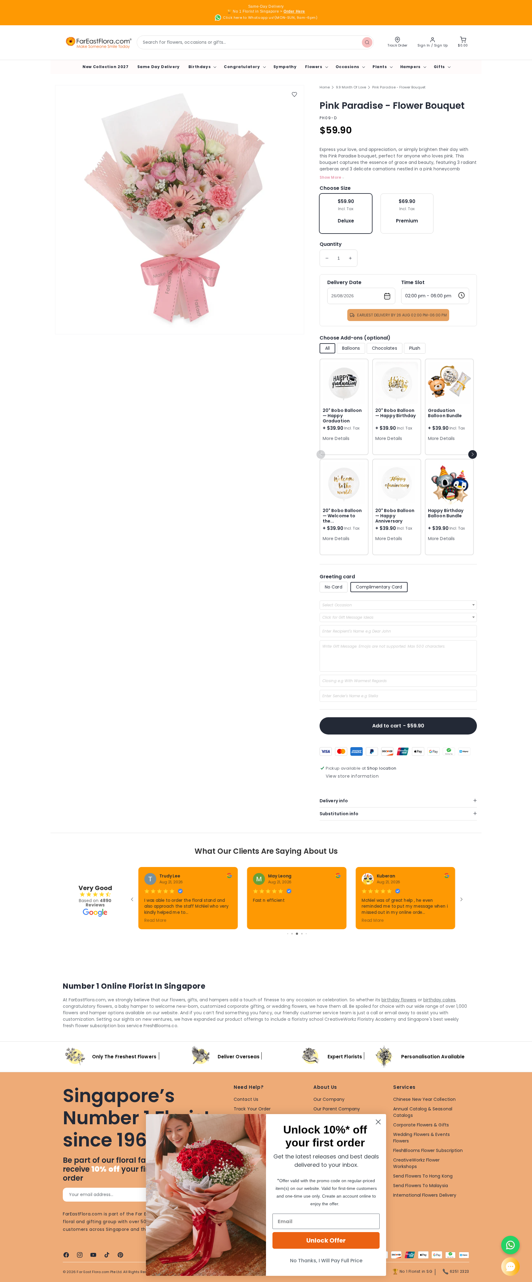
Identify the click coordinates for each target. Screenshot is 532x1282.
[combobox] (255, 42)
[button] (202, 67)
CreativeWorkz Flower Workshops (416, 1163)
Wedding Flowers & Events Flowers (421, 1137)
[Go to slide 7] (297, 934)
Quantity (331, 244)
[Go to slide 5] (287, 933)
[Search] (367, 42)
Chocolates (384, 348)
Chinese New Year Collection (424, 1099)
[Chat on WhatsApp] (510, 1245)
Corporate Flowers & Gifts (421, 1125)
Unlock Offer (326, 1240)
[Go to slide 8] (302, 933)
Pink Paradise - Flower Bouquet (398, 87)
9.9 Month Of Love (351, 87)
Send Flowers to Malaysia (420, 1185)
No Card (333, 587)
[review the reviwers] (229, 876)
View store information (352, 776)
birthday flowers (398, 1000)
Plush (414, 348)
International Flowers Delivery (424, 1195)
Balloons (351, 348)
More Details (336, 438)
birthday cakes (439, 1000)
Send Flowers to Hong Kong (423, 1176)
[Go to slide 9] (306, 933)
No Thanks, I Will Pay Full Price (326, 1260)
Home (325, 87)
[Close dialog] (378, 1122)
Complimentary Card (379, 587)
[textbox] (339, 605)
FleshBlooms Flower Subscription (428, 1150)
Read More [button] (264, 920)
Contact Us (246, 1099)
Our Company (329, 1099)
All (327, 348)
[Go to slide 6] (292, 933)
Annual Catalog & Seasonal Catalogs (422, 1112)
